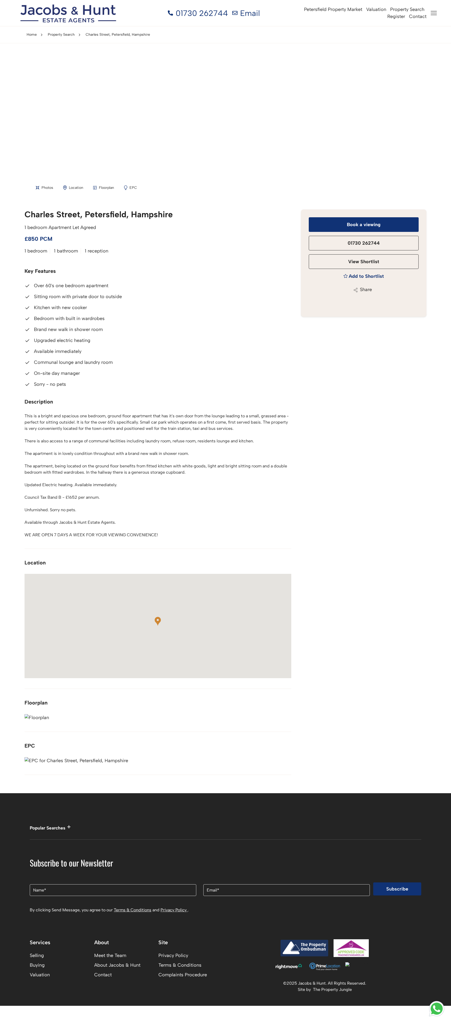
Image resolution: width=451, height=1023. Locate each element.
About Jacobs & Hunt (117, 965)
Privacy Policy (174, 909)
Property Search (407, 9)
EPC (133, 187)
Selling (37, 955)
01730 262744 (364, 243)
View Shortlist (363, 261)
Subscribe (397, 889)
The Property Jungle (332, 989)
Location (76, 187)
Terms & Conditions (132, 909)
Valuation (376, 9)
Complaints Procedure (182, 975)
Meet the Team (110, 955)
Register (396, 16)
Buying (37, 965)
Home (32, 34)
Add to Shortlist (366, 276)
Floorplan (106, 187)
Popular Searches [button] (47, 828)
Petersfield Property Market (333, 9)
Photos (47, 187)
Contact (417, 16)
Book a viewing (364, 224)
